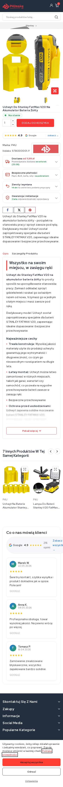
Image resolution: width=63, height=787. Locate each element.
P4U (14, 145)
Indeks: (7, 150)
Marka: (7, 145)
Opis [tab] (6, 253)
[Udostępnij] (8, 210)
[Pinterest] (30, 210)
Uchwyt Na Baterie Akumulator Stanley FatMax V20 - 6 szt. (15, 507)
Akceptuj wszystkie (31, 762)
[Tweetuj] (19, 210)
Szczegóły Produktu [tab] (25, 253)
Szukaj (56, 17)
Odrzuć (31, 771)
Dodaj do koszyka (35, 122)
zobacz (52, 135)
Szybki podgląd (25, 469)
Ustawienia (31, 781)
